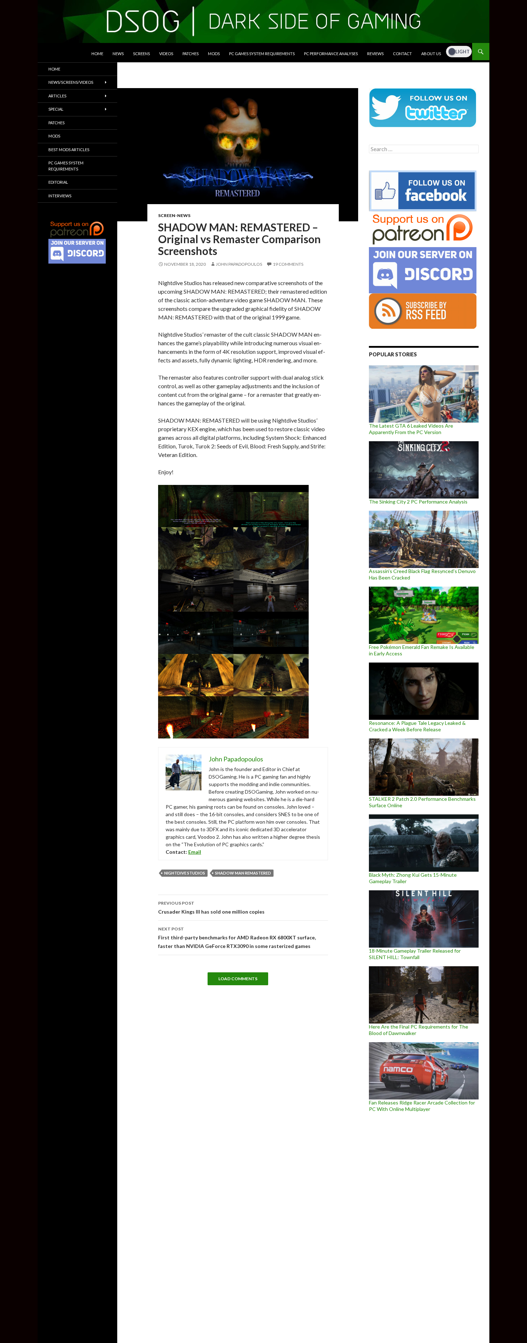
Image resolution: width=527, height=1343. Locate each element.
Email (194, 852)
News (118, 53)
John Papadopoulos (239, 264)
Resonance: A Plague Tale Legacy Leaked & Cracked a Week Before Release (417, 726)
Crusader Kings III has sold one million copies (211, 907)
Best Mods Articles (68, 149)
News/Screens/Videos (70, 82)
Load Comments (237, 978)
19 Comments (288, 264)
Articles (57, 95)
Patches (190, 53)
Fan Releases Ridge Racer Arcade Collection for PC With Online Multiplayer (422, 1105)
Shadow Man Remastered (243, 873)
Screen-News (174, 215)
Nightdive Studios (184, 873)
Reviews (375, 53)
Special (55, 109)
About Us (431, 53)
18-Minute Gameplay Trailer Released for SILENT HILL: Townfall (415, 954)
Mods (214, 53)
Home (97, 53)
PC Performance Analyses (331, 53)
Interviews (59, 195)
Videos (166, 53)
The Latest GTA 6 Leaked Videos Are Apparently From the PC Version (411, 429)
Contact (402, 53)
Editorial (58, 182)
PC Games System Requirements (262, 53)
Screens (141, 53)
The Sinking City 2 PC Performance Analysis (418, 502)
